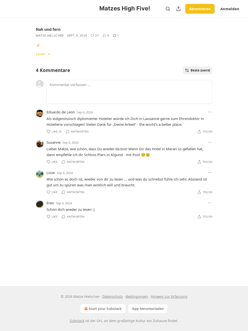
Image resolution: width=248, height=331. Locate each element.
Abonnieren (200, 8)
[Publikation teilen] (178, 9)
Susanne (53, 142)
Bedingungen (137, 296)
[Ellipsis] (210, 112)
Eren (50, 202)
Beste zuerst (200, 70)
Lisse (50, 172)
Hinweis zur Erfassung (169, 296)
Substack (77, 320)
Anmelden (229, 8)
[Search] (168, 9)
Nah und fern (48, 29)
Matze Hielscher (50, 35)
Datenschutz (112, 296)
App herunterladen (148, 308)
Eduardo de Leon (60, 112)
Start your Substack (105, 308)
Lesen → (43, 53)
